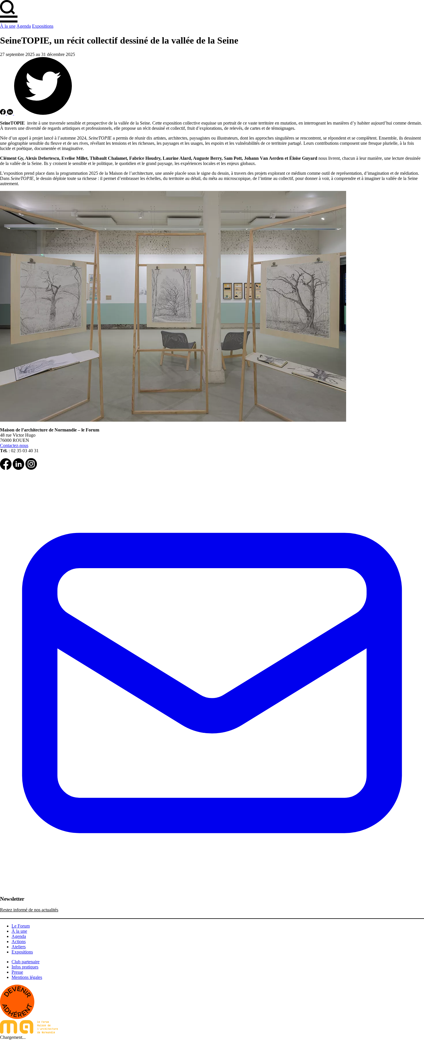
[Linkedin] (18, 468)
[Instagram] (31, 468)
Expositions (42, 26)
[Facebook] (6, 468)
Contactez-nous (14, 445)
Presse (17, 972)
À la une (8, 26)
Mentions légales (27, 977)
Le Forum (21, 925)
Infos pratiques (25, 966)
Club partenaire (26, 961)
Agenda (23, 26)
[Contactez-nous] (212, 893)
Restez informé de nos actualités (29, 909)
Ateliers (19, 946)
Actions (19, 941)
